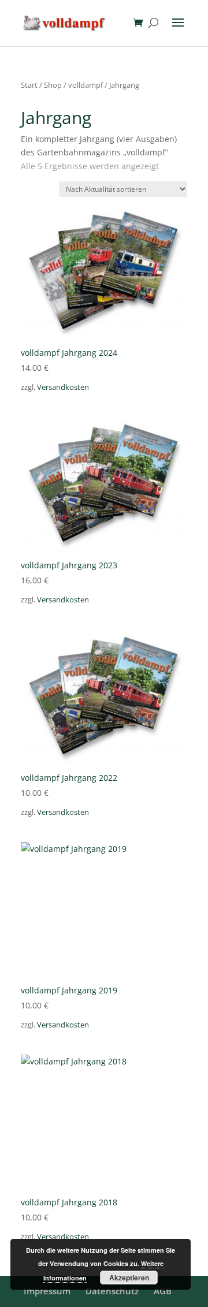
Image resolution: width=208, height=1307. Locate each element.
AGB (163, 1291)
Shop (53, 85)
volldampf (85, 85)
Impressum (47, 1291)
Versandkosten (63, 387)
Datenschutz (112, 1291)
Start (29, 85)
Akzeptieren (129, 1277)
